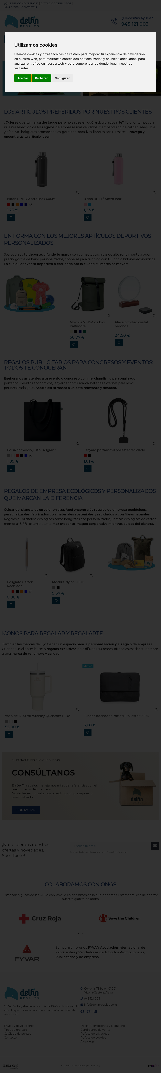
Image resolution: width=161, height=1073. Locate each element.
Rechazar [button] (41, 78)
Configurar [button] (62, 78)
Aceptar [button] (22, 78)
